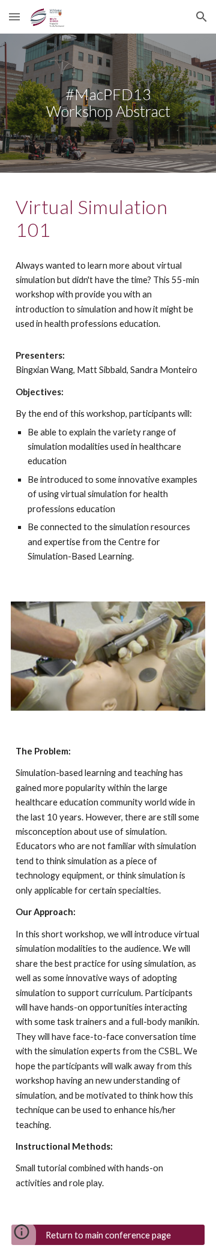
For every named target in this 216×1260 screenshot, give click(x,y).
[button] (14, 16)
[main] (108, 103)
